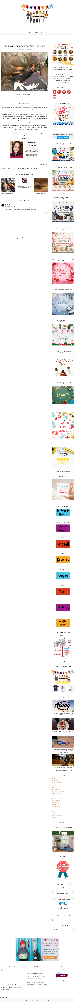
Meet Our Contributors (57, 784)
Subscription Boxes (56, 810)
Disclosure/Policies (56, 786)
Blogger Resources (56, 789)
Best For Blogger (46, 1000)
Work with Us (55, 780)
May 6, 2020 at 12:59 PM (10, 206)
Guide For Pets (55, 804)
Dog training (17, 168)
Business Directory (56, 793)
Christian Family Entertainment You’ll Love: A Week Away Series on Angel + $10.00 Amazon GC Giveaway (63, 715)
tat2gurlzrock (9, 204)
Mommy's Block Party (33, 1000)
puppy (35, 168)
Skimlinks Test (3, 997)
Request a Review (56, 782)
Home (53, 778)
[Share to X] (41, 165)
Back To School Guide (57, 798)
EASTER (54, 817)
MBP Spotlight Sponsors (58, 791)
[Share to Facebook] (38, 165)
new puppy (30, 168)
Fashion (54, 811)
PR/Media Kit (55, 787)
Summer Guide (55, 808)
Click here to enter (63, 137)
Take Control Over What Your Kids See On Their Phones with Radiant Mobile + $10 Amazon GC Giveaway (63, 751)
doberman (9, 168)
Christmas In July (56, 806)
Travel (53, 813)
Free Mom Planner (56, 797)
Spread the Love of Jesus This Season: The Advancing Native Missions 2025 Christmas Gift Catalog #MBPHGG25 (63, 769)
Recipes (54, 795)
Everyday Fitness (56, 800)
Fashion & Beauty (56, 802)
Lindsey (23, 168)
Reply (46, 212)
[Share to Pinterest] (44, 165)
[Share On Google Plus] (46, 165)
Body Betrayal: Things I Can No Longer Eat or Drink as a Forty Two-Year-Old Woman (63, 733)
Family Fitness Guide (57, 815)
